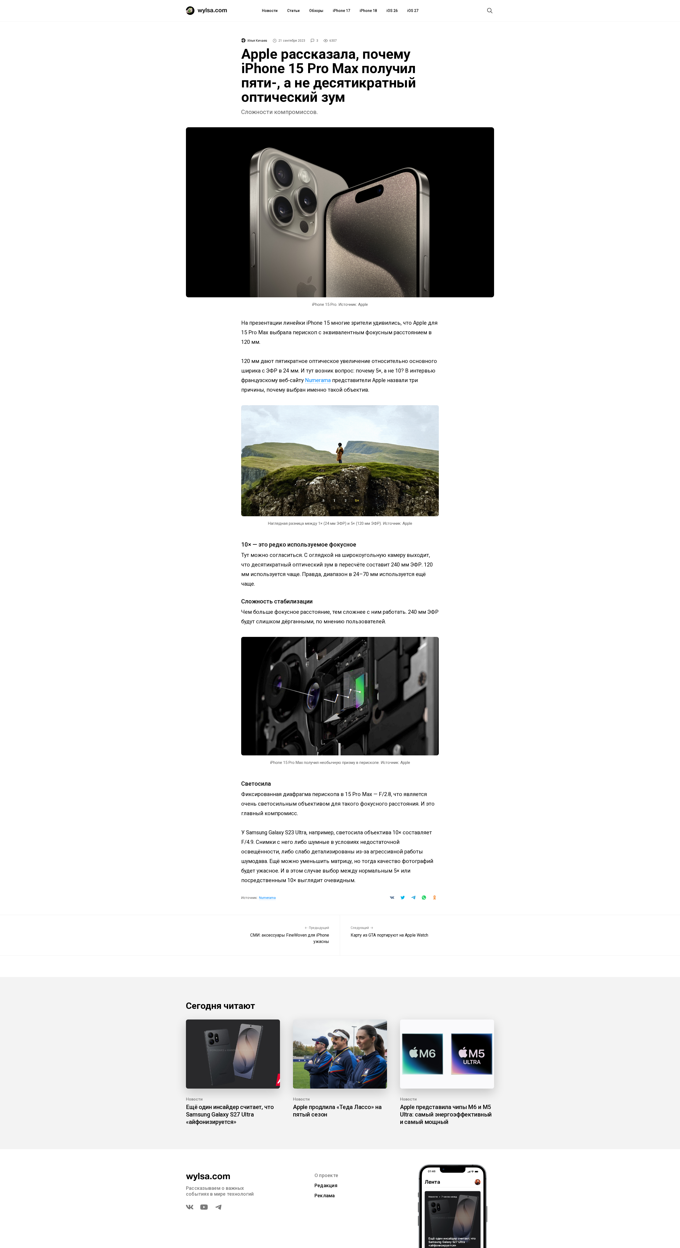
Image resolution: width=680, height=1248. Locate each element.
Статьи (293, 11)
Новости (270, 11)
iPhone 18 (368, 11)
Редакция (325, 1185)
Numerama (318, 380)
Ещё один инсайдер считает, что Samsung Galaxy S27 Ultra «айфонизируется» (230, 1114)
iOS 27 (412, 11)
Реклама (324, 1195)
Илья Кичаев (257, 41)
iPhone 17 (341, 11)
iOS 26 (392, 11)
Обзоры (316, 11)
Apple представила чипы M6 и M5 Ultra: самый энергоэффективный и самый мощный (446, 1114)
